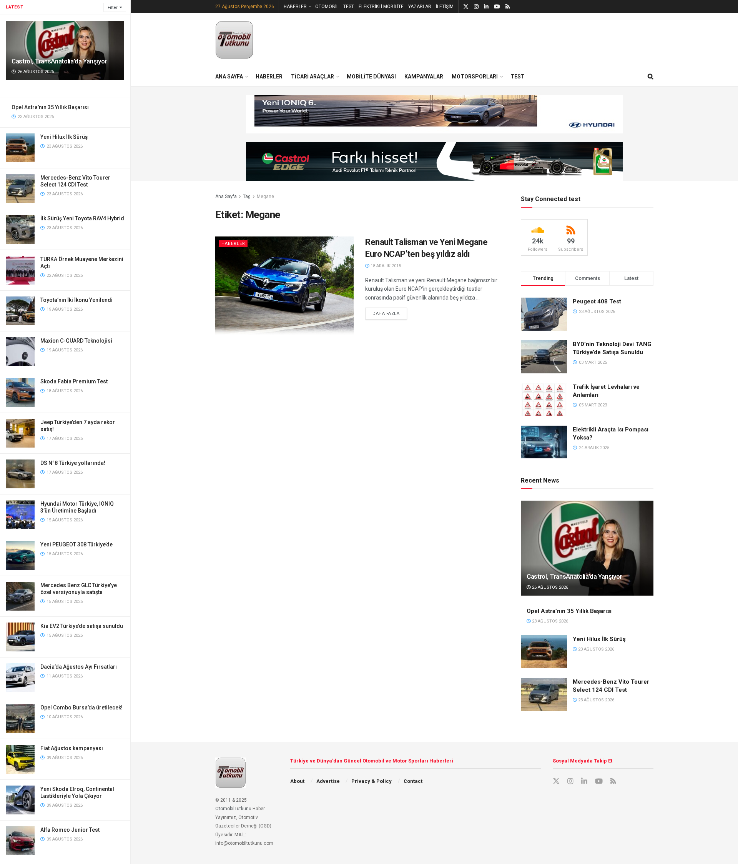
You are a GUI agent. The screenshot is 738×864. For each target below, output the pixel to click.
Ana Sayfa (226, 196)
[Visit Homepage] (234, 40)
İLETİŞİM (445, 6)
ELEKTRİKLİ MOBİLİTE (381, 6)
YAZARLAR (419, 6)
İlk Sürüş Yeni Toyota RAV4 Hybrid (82, 218)
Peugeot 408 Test (597, 301)
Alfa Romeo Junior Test (70, 830)
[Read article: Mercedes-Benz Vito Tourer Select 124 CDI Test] (544, 694)
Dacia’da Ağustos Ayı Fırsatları (78, 667)
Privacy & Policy (371, 781)
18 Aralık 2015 (385, 265)
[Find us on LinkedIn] (486, 6)
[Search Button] (650, 76)
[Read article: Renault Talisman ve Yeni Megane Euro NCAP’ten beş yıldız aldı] (284, 285)
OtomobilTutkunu (233, 808)
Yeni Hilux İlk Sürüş (64, 137)
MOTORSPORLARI (475, 76)
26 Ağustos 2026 (549, 587)
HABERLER (295, 6)
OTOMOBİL (327, 6)
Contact (413, 781)
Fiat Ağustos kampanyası (71, 748)
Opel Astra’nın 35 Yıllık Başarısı (50, 107)
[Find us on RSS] (507, 6)
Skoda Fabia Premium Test (74, 381)
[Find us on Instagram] (476, 6)
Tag (247, 196)
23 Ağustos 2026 (549, 621)
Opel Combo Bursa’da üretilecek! (81, 707)
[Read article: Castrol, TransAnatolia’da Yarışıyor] (587, 548)
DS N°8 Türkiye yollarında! (72, 463)
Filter (113, 7)
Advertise (328, 781)
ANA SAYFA (229, 76)
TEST (348, 6)
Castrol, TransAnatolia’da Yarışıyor (59, 61)
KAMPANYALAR (423, 76)
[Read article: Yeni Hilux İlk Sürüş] (544, 651)
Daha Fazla (389, 313)
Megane (265, 196)
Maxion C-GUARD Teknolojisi (76, 341)
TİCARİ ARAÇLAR (312, 76)
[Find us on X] (466, 6)
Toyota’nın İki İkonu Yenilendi (76, 300)
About (297, 781)
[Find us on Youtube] (497, 6)
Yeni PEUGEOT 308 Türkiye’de (76, 544)
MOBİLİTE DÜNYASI (371, 76)
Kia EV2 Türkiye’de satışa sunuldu (81, 626)
